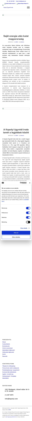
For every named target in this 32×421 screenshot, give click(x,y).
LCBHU (16, 42)
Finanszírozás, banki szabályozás (10, 368)
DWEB (9, 409)
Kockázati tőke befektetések (9, 372)
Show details (23, 228)
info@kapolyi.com (11, 399)
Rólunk (4, 342)
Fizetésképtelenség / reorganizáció (10, 370)
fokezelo (22, 42)
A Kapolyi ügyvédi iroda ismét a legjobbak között (16, 131)
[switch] (28, 213)
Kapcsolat (4, 356)
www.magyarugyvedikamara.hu (11, 416)
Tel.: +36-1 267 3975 (10, 1)
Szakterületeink (6, 344)
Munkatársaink (6, 346)
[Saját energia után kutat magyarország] (16, 23)
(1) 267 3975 (9, 395)
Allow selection (16, 237)
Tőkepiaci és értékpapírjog (8, 366)
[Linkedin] (28, 419)
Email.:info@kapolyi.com (21, 1)
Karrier (4, 354)
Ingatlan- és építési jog (7, 374)
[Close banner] (29, 182)
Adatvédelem (5, 378)
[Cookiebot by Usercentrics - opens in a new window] (20, 183)
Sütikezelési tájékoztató (8, 352)
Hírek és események (7, 348)
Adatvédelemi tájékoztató (8, 350)
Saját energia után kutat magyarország (16, 37)
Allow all (16, 232)
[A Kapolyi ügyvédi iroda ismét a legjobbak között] (16, 117)
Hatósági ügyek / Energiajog (9, 376)
